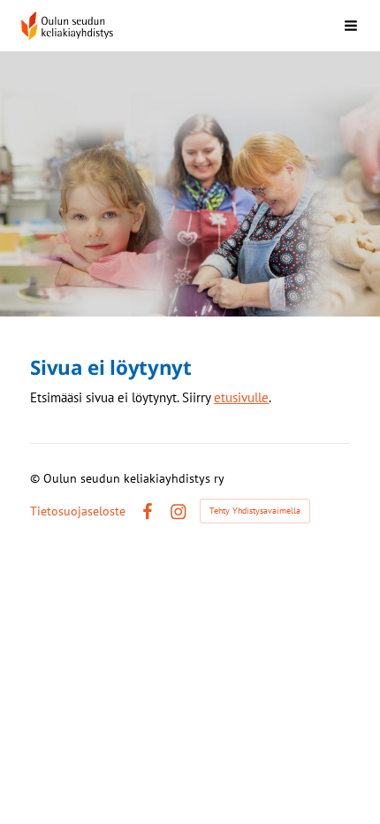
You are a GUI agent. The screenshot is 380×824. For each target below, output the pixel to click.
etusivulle (241, 397)
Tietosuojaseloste (77, 511)
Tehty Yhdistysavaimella (254, 510)
